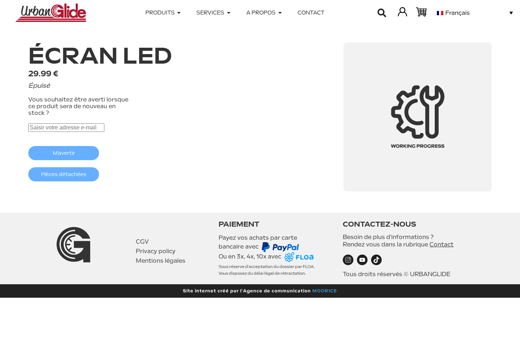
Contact (441, 244)
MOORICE (324, 291)
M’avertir (64, 153)
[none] (474, 13)
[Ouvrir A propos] (280, 13)
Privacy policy (155, 251)
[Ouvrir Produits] (179, 13)
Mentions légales (160, 260)
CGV (142, 241)
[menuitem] (474, 13)
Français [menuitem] (457, 13)
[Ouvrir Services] (228, 13)
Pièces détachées (63, 174)
